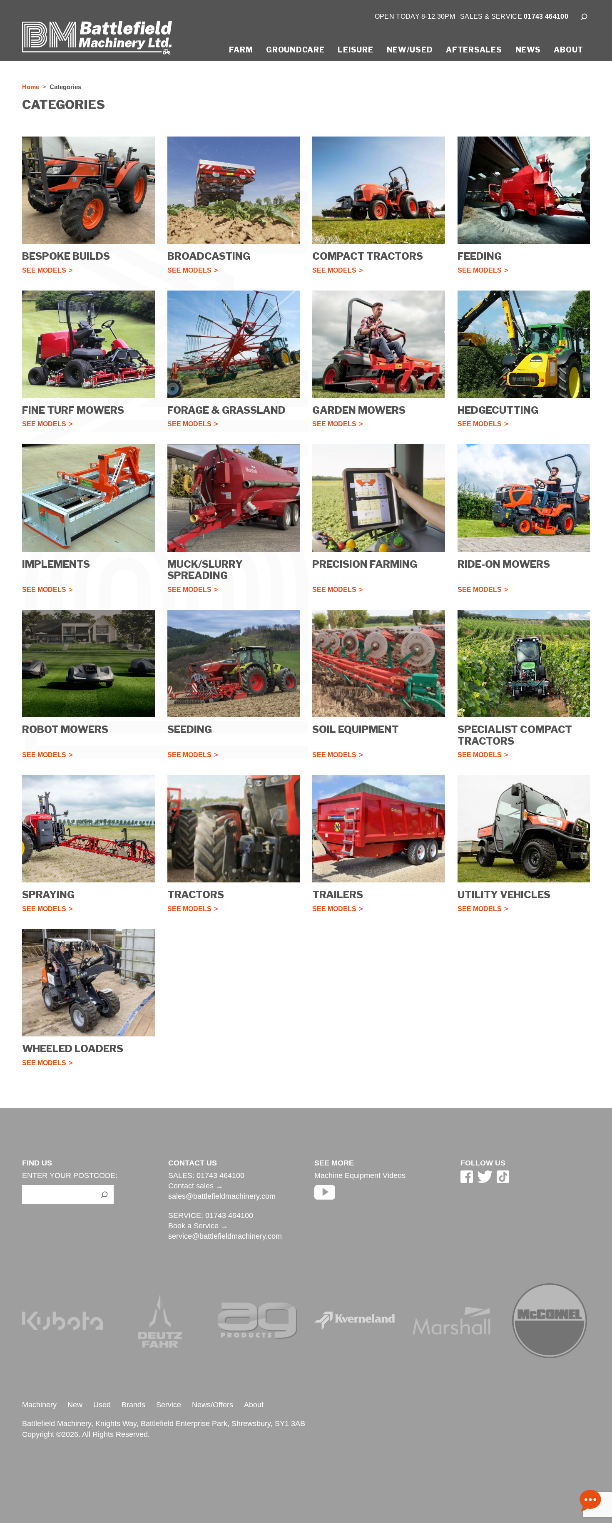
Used (102, 1405)
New (74, 1405)
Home (30, 86)
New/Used (410, 49)
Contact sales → (195, 1186)
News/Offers (212, 1405)
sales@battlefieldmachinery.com (222, 1196)
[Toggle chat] (590, 1501)
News (528, 49)
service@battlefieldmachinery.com (225, 1236)
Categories (65, 86)
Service (168, 1405)
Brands (133, 1405)
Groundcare (295, 49)
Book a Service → (198, 1226)
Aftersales (474, 49)
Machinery (39, 1405)
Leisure (355, 49)
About (568, 49)
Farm (241, 49)
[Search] (584, 16)
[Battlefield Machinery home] (97, 41)
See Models (44, 270)
